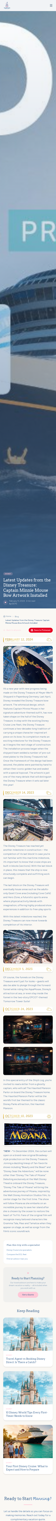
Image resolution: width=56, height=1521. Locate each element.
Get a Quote (28, 1295)
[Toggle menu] (51, 5)
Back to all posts (14, 630)
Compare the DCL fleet (17, 1254)
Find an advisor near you (17, 1259)
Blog (17, 616)
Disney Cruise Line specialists (19, 1250)
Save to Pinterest (42, 630)
